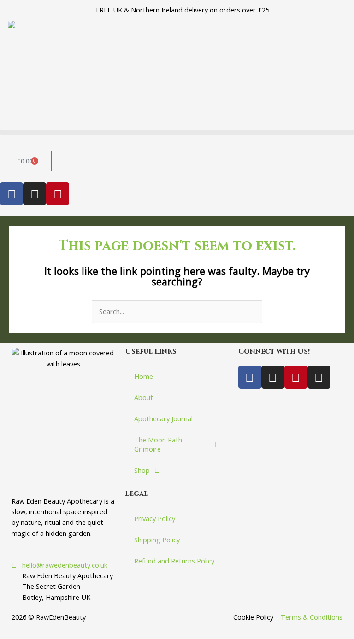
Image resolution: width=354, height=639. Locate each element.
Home (143, 376)
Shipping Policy (157, 539)
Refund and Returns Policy (174, 560)
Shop (142, 470)
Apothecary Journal (163, 418)
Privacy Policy (154, 518)
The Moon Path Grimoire (158, 444)
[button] (177, 132)
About (143, 397)
